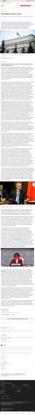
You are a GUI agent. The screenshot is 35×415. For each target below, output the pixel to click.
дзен (19, 391)
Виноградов (2, 11)
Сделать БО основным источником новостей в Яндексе (17, 318)
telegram (3, 391)
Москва (7, 2)
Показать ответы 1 (4, 341)
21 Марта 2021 (3, 9)
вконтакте (4, 390)
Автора (13, 327)
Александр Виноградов (5, 309)
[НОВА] (25, 5)
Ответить (9, 341)
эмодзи (5, 339)
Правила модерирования (4, 375)
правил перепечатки (10, 409)
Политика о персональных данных (5, 406)
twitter (20, 390)
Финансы (7, 11)
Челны (2, 2)
